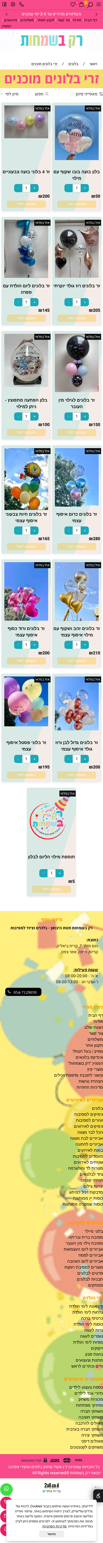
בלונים (97, 1108)
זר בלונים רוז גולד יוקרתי (76, 285)
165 (46, 539)
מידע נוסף (51, 919)
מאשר (51, 1534)
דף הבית (90, 20)
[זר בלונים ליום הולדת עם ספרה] (26, 276)
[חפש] (90, 5)
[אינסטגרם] (13, 5)
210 (96, 653)
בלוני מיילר (94, 1231)
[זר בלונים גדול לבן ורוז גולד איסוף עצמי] (76, 729)
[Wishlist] (73, 5)
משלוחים (27, 20)
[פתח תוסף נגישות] (98, 1495)
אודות (77, 20)
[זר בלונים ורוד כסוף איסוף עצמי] (26, 619)
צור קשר (63, 20)
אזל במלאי (93, 108)
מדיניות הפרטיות (54, 1526)
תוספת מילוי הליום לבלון (51, 857)
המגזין (6, 26)
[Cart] (81, 5)
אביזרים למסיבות (85, 1222)
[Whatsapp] (6, 1491)
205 (96, 310)
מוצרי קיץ (95, 1069)
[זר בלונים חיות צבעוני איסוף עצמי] (26, 508)
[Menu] (99, 5)
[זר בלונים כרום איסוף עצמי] (76, 505)
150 (96, 425)
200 (46, 196)
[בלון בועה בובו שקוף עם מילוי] (76, 158)
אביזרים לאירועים (84, 1100)
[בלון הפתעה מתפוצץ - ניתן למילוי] (26, 385)
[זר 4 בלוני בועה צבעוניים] (26, 137)
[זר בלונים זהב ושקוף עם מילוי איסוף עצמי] (76, 619)
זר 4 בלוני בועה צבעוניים (26, 171)
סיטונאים (10, 20)
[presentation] (7, 14)
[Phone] (21, 5)
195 (46, 767)
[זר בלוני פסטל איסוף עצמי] (26, 725)
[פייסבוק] (4, 5)
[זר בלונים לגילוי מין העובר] (76, 390)
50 (97, 196)
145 (46, 310)
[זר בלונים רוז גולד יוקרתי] (76, 276)
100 (46, 425)
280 (96, 539)
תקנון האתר (46, 20)
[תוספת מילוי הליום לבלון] (51, 838)
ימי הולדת (93, 1298)
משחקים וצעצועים (83, 1378)
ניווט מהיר (92, 1007)
